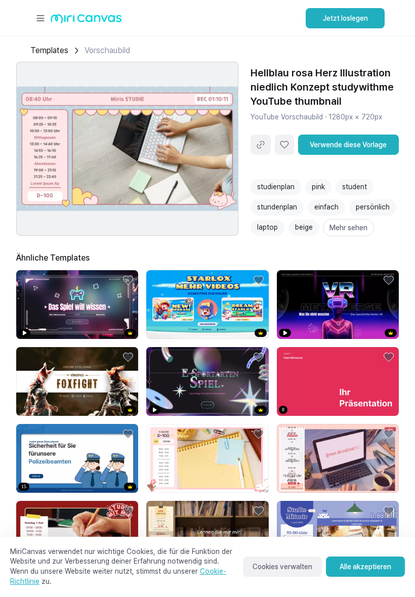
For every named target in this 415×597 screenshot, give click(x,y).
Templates (49, 50)
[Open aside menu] (40, 18)
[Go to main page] (86, 21)
